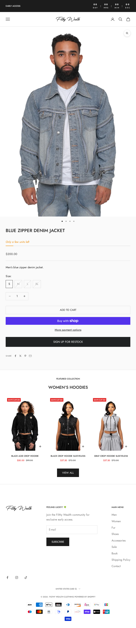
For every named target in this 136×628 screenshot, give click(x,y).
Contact (116, 566)
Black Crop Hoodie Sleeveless (68, 456)
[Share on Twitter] (20, 355)
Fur (113, 528)
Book (115, 553)
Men (114, 515)
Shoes (115, 534)
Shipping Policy (121, 560)
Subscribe (58, 542)
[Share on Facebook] (15, 355)
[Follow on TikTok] (26, 577)
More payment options (68, 330)
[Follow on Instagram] (16, 577)
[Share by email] (30, 355)
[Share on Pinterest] (25, 355)
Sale (114, 547)
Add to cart (68, 310)
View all (68, 473)
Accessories (119, 540)
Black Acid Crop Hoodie (25, 456)
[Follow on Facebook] (7, 577)
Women (116, 521)
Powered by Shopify (85, 596)
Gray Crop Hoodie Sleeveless (111, 456)
